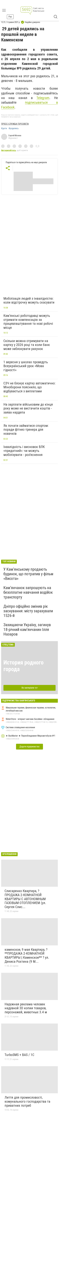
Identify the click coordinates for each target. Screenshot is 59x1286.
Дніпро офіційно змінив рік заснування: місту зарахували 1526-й (28, 611)
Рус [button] (10, 16)
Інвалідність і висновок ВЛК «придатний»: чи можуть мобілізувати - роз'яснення (24, 451)
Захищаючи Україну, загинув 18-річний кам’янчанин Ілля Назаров (27, 629)
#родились (14, 128)
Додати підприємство (29, 746)
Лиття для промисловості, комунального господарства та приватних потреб (27, 1101)
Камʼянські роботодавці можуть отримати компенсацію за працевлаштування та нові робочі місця (28, 322)
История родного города (23, 666)
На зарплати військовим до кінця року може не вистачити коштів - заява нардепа (28, 408)
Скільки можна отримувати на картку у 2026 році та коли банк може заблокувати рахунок (26, 345)
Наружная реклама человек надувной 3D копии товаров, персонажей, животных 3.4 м (26, 1008)
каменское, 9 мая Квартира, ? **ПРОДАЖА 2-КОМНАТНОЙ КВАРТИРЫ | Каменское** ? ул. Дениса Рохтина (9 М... (27, 956)
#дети (4, 128)
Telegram (43, 98)
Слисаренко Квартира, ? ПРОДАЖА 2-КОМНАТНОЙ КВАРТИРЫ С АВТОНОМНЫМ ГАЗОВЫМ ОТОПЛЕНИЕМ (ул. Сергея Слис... (25, 899)
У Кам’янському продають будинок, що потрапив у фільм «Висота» (28, 574)
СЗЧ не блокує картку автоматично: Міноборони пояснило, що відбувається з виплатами (29, 387)
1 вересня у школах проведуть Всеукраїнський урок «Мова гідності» (25, 366)
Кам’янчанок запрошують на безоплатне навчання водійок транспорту (28, 592)
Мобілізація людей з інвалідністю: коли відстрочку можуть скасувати (28, 300)
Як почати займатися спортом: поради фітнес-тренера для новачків (26, 430)
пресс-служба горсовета (15, 124)
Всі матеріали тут (29, 687)
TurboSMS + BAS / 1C (19, 1055)
